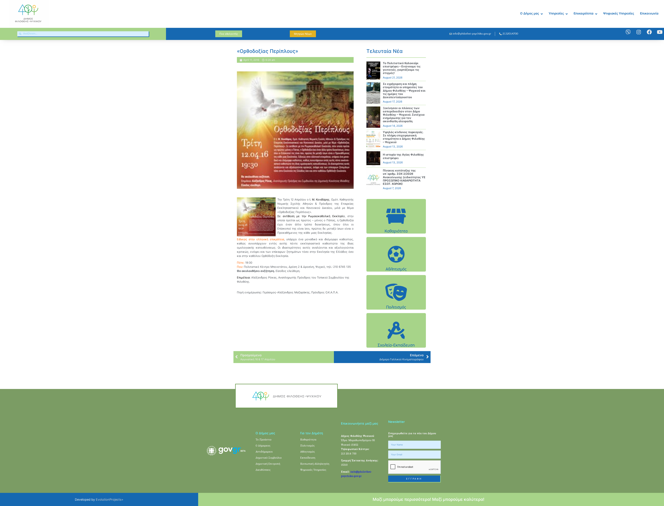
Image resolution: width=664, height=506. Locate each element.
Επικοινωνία (649, 13)
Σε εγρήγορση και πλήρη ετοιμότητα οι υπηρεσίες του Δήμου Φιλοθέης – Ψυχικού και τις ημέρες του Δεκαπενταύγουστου (404, 90)
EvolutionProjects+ (109, 499)
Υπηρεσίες (556, 13)
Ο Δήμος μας (529, 13)
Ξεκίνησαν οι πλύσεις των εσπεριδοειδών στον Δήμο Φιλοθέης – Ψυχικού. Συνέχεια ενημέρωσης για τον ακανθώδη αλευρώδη (404, 114)
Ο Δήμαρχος (263, 445)
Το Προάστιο (263, 439)
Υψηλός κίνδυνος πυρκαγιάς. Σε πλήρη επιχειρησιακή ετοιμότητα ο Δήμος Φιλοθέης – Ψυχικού (404, 137)
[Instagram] (638, 32)
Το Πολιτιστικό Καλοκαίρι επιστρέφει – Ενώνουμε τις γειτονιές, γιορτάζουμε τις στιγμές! (402, 68)
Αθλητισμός (307, 451)
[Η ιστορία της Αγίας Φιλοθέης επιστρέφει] (373, 158)
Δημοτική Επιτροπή (268, 463)
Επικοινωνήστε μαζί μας (359, 423)
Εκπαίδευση (307, 457)
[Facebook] (649, 32)
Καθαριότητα (308, 439)
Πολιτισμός (307, 445)
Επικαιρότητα (583, 13)
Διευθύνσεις (263, 469)
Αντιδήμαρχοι (264, 451)
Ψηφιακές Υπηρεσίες (618, 13)
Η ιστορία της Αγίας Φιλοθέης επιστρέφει (403, 156)
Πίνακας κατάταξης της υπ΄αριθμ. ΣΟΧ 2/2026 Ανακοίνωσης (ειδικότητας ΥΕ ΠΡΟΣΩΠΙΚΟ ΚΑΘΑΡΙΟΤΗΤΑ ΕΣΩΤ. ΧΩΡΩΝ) (404, 177)
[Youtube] (659, 32)
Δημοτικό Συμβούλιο (269, 457)
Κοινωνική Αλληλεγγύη (314, 463)
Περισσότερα (396, 225)
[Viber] (628, 32)
